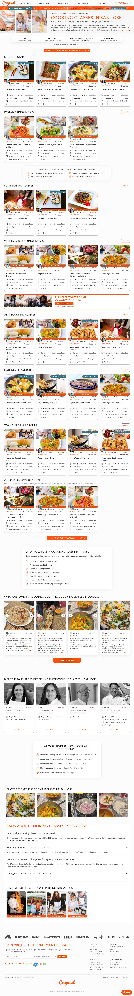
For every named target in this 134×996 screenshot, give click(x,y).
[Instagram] (6, 963)
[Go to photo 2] (19, 629)
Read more (126, 30)
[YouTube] (20, 963)
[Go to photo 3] (20, 629)
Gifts (103, 3)
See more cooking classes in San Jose (67, 538)
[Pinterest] (24, 963)
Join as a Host (114, 951)
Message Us (121, 2)
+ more (29, 650)
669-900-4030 (124, 4)
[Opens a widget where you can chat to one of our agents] (126, 992)
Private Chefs (44, 3)
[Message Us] (116, 3)
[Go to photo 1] (17, 629)
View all (125, 112)
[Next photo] (31, 615)
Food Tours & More (83, 3)
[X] (27, 963)
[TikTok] (13, 963)
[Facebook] (9, 963)
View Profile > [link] (19, 730)
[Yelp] (16, 963)
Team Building (63, 3)
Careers (112, 954)
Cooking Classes (24, 3)
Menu (31, 98)
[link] (51, 212)
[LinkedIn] (31, 963)
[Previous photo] (7, 615)
